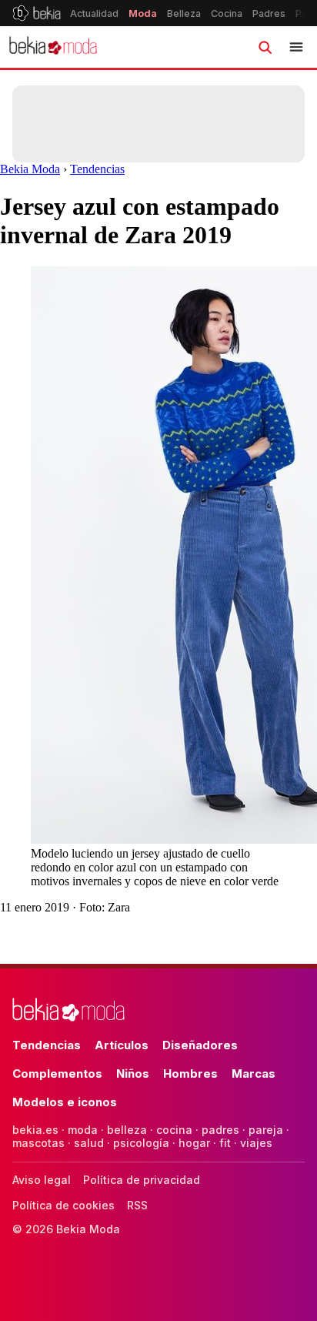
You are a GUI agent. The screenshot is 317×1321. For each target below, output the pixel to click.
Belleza (184, 13)
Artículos (121, 1045)
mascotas (38, 1142)
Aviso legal (41, 1179)
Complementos (57, 1073)
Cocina (226, 13)
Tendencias (97, 169)
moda (83, 1129)
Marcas (253, 1073)
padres (220, 1129)
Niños (132, 1073)
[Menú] (296, 47)
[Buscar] (264, 47)
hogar (194, 1142)
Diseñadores (200, 1045)
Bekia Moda (30, 169)
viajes (256, 1142)
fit (225, 1142)
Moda (142, 13)
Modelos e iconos (64, 1102)
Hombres (190, 1073)
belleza (127, 1129)
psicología (141, 1142)
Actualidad (94, 13)
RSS (137, 1205)
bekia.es (35, 1129)
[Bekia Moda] (53, 47)
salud (89, 1142)
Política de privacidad (141, 1179)
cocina (174, 1129)
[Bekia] (36, 13)
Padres (268, 13)
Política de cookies (63, 1205)
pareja (266, 1129)
